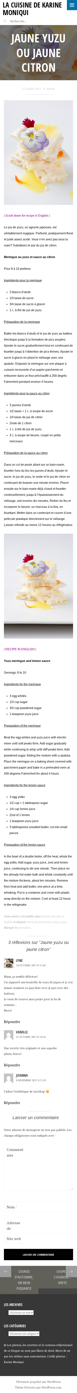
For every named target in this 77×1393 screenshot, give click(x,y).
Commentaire (15, 1152)
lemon (48, 922)
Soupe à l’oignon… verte (62, 1277)
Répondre (12, 1021)
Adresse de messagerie (15, 1231)
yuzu (64, 922)
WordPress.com (51, 1387)
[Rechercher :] (26, 21)
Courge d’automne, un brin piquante (24, 1280)
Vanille (22, 1032)
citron (30, 922)
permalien (24, 927)
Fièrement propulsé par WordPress (38, 1382)
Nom (12, 1207)
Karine (51, 89)
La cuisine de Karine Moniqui (32, 8)
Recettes (46, 916)
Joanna (22, 1075)
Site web (14, 1238)
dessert (39, 922)
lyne (19, 960)
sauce (56, 922)
